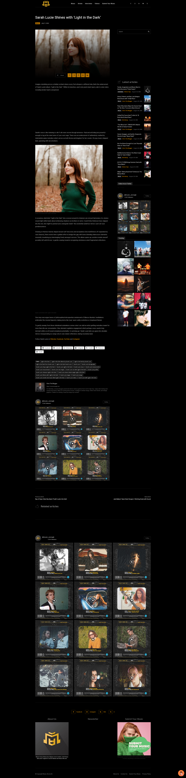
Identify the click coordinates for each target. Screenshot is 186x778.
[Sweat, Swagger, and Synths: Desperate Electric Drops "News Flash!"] (142, 283)
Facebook (79, 712)
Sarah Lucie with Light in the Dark (87, 377)
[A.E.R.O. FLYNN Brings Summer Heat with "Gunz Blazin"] (125, 318)
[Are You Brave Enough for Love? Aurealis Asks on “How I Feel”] (147, 145)
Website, (53, 339)
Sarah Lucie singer (65, 375)
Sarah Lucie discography (88, 364)
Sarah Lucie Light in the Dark (64, 367)
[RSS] (100, 712)
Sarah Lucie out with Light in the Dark (76, 369)
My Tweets (120, 187)
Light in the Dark (45, 361)
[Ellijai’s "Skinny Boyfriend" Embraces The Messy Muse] (142, 318)
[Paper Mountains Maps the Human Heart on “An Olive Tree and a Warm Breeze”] (147, 108)
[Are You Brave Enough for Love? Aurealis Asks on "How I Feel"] (125, 301)
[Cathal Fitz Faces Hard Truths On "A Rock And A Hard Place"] (142, 266)
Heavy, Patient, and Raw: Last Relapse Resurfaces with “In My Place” (128, 98)
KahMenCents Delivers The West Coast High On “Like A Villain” (129, 154)
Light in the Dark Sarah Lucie (64, 364)
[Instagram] (134, 3)
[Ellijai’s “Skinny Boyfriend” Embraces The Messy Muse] (147, 173)
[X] (147, 3)
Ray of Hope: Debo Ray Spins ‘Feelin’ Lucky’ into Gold (51, 499)
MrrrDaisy (125, 120)
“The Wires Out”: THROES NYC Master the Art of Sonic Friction (128, 126)
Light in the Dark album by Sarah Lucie (62, 361)
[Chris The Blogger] (40, 388)
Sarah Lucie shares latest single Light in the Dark (71, 372)
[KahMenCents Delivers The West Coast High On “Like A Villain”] (147, 155)
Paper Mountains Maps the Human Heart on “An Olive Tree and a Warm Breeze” (129, 107)
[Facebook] (130, 3)
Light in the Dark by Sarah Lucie (82, 361)
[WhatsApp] (83, 75)
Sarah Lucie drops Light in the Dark (45, 367)
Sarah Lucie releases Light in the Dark (46, 372)
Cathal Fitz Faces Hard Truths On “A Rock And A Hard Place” (128, 116)
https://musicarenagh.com (52, 386)
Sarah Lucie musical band (43, 369)
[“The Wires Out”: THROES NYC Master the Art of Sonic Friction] (147, 127)
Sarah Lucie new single (58, 369)
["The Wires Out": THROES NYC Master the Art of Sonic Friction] (125, 283)
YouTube (67, 339)
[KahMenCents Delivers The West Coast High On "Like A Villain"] (142, 301)
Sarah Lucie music (79, 367)
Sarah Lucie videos (71, 377)
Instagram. (76, 339)
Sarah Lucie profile (93, 369)
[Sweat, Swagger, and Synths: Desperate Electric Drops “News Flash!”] (147, 136)
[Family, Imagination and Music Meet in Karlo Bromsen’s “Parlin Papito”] (147, 89)
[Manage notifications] (182, 774)
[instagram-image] (47, 419)
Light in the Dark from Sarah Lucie (45, 364)
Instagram (93, 712)
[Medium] (143, 3)
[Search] (149, 32)
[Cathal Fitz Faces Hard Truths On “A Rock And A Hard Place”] (147, 117)
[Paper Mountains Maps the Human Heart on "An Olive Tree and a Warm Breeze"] (125, 266)
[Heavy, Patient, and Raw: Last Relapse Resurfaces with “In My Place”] (147, 98)
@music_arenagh (48, 401)
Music (37, 23)
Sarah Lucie (77, 364)
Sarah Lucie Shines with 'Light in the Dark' (47, 375)
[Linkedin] (139, 3)
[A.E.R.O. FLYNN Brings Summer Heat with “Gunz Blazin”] (147, 164)
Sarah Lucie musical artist (93, 367)
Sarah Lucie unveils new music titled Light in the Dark (50, 377)
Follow (106, 402)
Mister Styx (127, 91)
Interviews (120, 91)
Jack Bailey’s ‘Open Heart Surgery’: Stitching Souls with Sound (132, 499)
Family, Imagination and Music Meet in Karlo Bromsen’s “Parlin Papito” (128, 88)
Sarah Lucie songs (77, 375)
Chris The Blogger (51, 384)
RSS (105, 712)
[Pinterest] (78, 75)
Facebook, (60, 339)
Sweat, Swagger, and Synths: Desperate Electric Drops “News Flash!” (129, 135)
